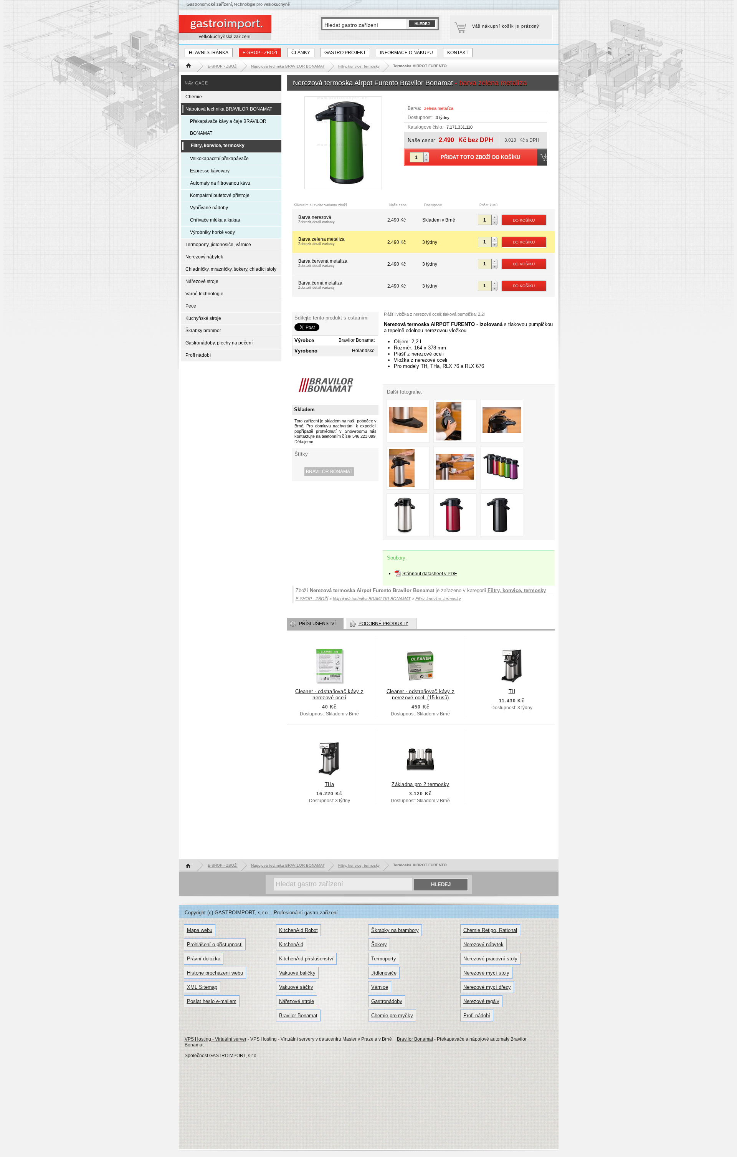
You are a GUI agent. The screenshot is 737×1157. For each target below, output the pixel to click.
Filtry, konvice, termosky (516, 590)
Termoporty (383, 959)
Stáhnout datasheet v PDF (429, 573)
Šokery (379, 944)
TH (512, 691)
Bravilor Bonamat (329, 471)
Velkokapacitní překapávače (219, 158)
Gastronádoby (386, 1001)
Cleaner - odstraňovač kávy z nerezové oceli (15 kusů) (420, 694)
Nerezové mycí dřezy (487, 987)
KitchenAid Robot (298, 930)
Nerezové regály (481, 1001)
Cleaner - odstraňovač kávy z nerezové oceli (329, 694)
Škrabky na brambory (395, 930)
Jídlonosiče (384, 973)
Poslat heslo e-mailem (211, 1001)
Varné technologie (204, 293)
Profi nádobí (198, 355)
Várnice (379, 987)
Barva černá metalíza (320, 285)
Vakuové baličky (297, 973)
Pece (190, 306)
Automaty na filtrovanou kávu (220, 183)
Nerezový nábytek (204, 257)
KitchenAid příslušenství (306, 959)
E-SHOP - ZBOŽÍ (260, 52)
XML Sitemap (202, 987)
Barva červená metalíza (322, 263)
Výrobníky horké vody (212, 232)
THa (329, 784)
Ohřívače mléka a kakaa (215, 220)
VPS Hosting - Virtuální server (215, 1039)
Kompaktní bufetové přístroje (220, 195)
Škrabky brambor (203, 330)
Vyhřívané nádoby (209, 207)
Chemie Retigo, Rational (490, 930)
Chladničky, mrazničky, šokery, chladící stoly (230, 269)
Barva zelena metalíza (321, 241)
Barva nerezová (316, 219)
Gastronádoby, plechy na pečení (219, 343)
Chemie (193, 96)
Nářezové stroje (201, 281)
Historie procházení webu (215, 973)
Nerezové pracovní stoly (490, 959)
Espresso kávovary (210, 171)
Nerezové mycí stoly (486, 973)
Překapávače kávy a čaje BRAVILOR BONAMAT (228, 127)
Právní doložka (203, 959)
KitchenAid (291, 944)
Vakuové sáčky (296, 987)
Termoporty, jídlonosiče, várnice (218, 244)
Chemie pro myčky (392, 1015)
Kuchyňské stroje (203, 318)
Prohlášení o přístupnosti (215, 944)
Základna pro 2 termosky (420, 784)
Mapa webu (199, 930)
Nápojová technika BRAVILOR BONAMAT (228, 109)
